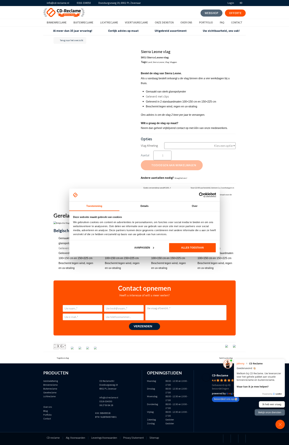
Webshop (211, 13)
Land (150, 62)
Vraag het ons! (180, 178)
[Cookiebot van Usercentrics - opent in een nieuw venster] (201, 194)
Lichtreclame (49, 396)
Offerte (235, 13)
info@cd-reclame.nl (58, 3)
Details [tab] (144, 206)
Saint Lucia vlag (225, 358)
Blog (45, 410)
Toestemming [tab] (94, 206)
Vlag (167, 62)
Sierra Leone (158, 62)
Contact (47, 418)
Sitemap (154, 437)
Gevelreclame (49, 392)
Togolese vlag (63, 358)
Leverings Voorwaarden (104, 437)
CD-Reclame (220, 375)
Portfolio (47, 414)
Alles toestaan (192, 247)
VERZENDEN (143, 326)
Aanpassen (142, 247)
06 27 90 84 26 (106, 405)
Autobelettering (50, 380)
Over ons (47, 406)
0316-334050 (84, 3)
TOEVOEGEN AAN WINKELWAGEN (173, 165)
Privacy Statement (135, 437)
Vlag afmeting (149, 145)
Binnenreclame (50, 384)
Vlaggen (173, 62)
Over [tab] (195, 206)
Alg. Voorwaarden (75, 437)
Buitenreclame (50, 388)
